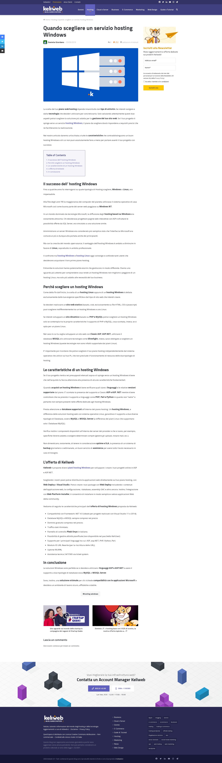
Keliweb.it (46, 2)
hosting (151, 726)
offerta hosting (167, 731)
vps (150, 744)
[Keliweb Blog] (52, 9)
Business (115, 9)
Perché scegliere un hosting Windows (64, 163)
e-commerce (153, 722)
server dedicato (153, 740)
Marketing (140, 9)
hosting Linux (83, 255)
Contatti (77, 2)
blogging (158, 718)
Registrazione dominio (156, 735)
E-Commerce (127, 9)
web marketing (169, 744)
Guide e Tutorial (167, 9)
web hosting (158, 744)
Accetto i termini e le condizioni (157, 81)
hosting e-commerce (163, 726)
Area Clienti (68, 2)
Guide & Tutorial (120, 732)
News (116, 744)
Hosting (90, 9)
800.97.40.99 (100, 688)
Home (47, 20)
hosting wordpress (154, 731)
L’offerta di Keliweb (56, 169)
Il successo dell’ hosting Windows (62, 160)
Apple (150, 718)
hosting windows (91, 593)
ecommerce (164, 722)
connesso (56, 646)
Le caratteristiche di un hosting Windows (65, 166)
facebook (174, 722)
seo (167, 735)
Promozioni (57, 2)
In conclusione (54, 172)
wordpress (152, 748)
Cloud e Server (102, 9)
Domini (81, 9)
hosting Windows (74, 123)
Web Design (152, 9)
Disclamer (74, 729)
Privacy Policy (159, 78)
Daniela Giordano (56, 42)
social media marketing (169, 740)
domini (166, 718)
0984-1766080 (124, 688)
